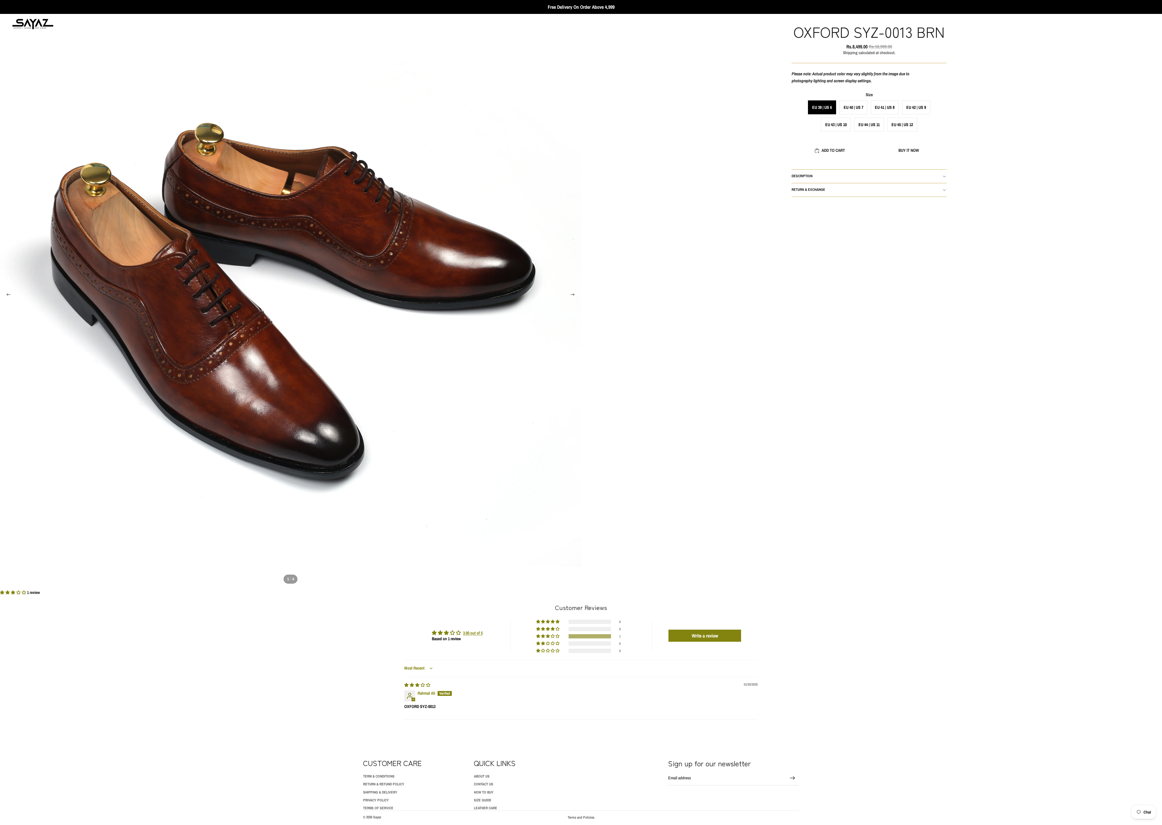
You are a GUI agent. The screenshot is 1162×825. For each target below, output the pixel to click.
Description (802, 176)
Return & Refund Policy (383, 784)
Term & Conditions (379, 776)
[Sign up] (792, 778)
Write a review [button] (705, 635)
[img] (417, 685)
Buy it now (908, 150)
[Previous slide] (6, 295)
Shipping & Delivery (380, 792)
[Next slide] (574, 295)
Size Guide (482, 800)
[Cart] (1145, 24)
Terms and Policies (581, 817)
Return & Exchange (808, 189)
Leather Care (485, 808)
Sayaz (377, 817)
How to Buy (484, 792)
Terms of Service (378, 808)
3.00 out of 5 (473, 633)
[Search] (1119, 24)
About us (482, 776)
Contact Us (483, 784)
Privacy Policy (376, 800)
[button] (13, 592)
